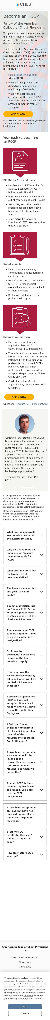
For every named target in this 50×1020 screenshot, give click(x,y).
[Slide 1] (17, 487)
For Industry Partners (25, 957)
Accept (25, 1007)
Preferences (25, 1013)
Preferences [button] (37, 999)
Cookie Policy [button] (28, 996)
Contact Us (25, 966)
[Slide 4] (32, 487)
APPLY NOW (18, 114)
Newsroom (25, 962)
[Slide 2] (22, 487)
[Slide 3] (27, 487)
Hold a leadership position (22, 74)
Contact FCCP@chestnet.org (32, 403)
